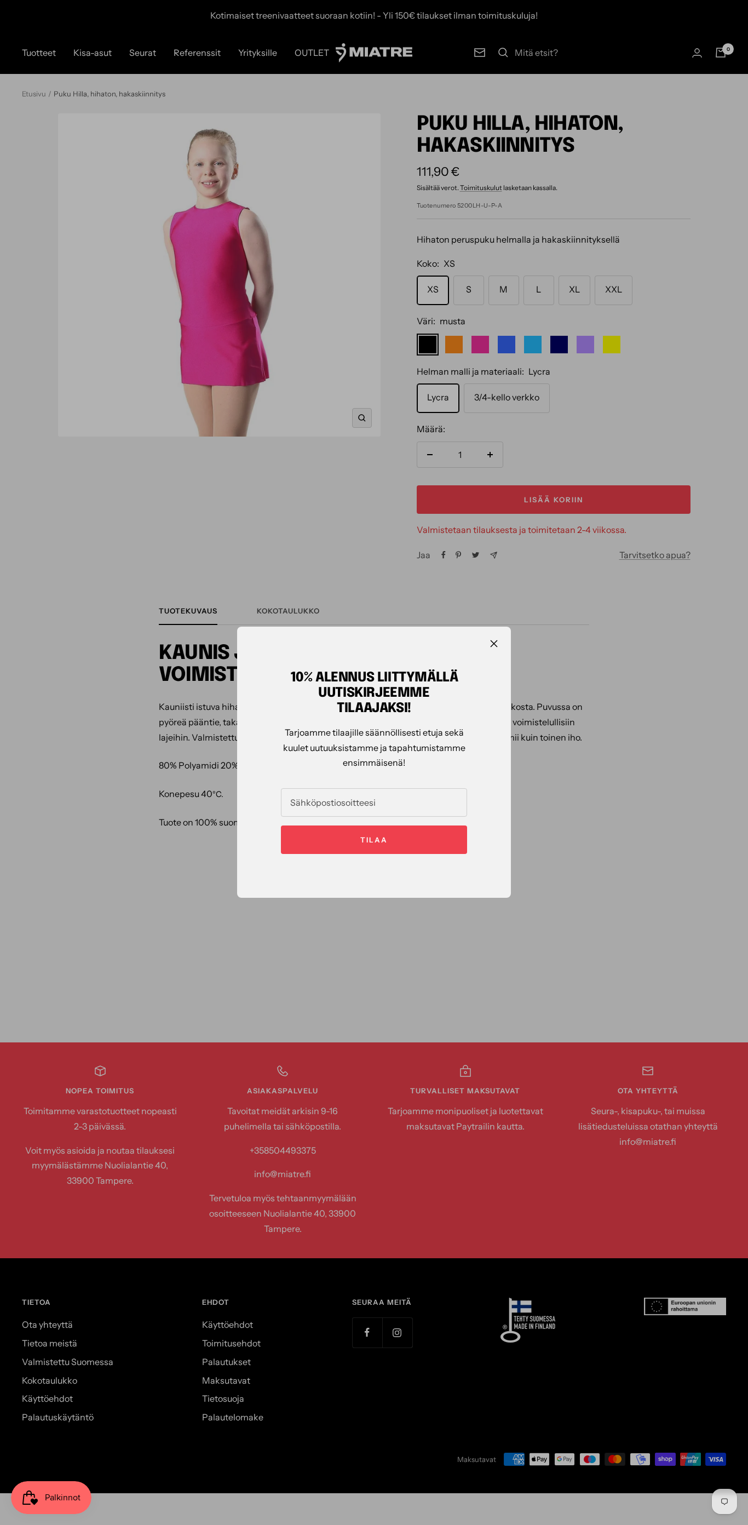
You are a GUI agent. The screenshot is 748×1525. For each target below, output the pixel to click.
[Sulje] (494, 643)
